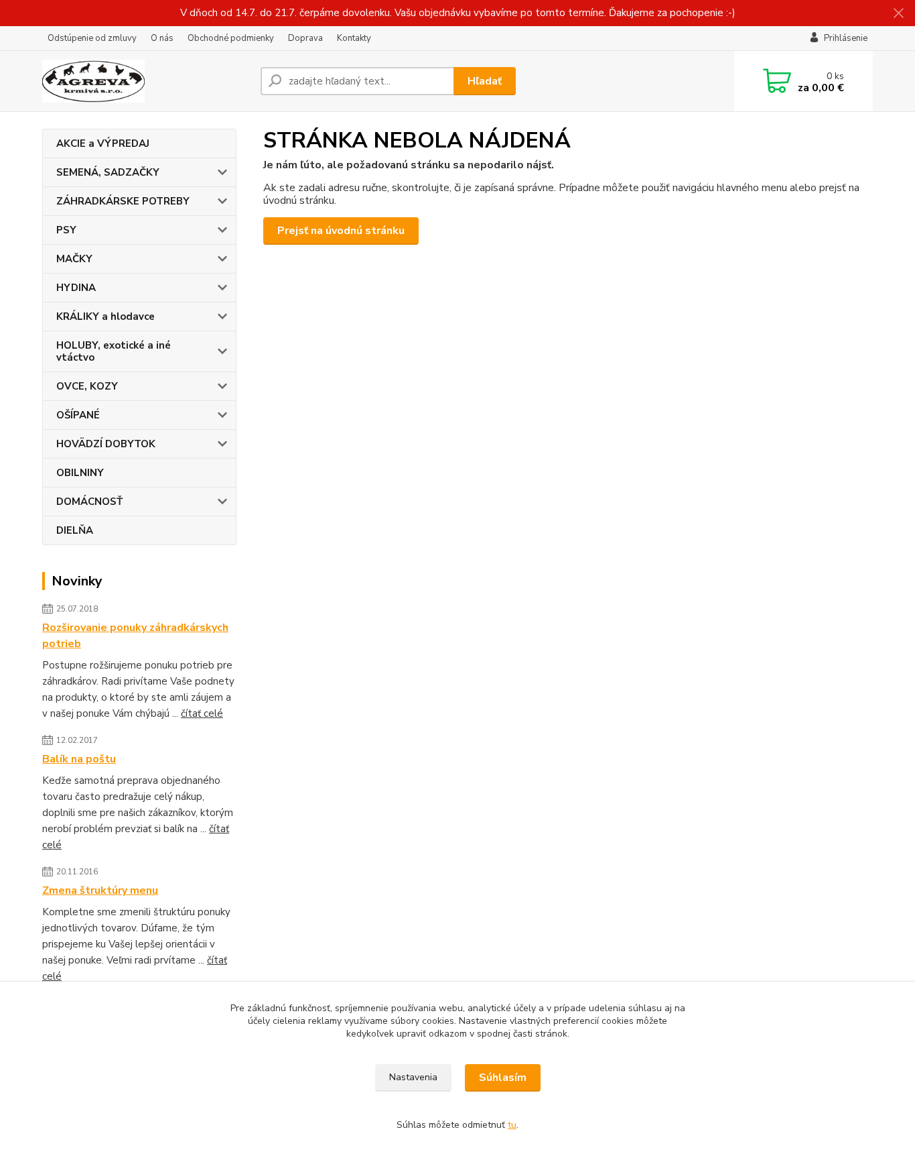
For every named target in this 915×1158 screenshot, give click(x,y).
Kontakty (354, 38)
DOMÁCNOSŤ (89, 501)
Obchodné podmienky (231, 38)
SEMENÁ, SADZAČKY (107, 172)
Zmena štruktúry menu (100, 890)
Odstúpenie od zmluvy (92, 38)
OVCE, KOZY (87, 386)
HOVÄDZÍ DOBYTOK (105, 444)
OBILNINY (80, 472)
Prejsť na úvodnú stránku (341, 230)
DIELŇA (74, 530)
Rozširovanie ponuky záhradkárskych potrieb (135, 635)
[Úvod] (146, 81)
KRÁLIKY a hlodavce (105, 316)
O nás (162, 38)
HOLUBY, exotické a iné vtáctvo (113, 351)
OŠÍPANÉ (78, 415)
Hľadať (485, 81)
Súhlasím (502, 1077)
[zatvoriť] (898, 13)
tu (512, 1124)
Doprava (305, 38)
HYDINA (76, 287)
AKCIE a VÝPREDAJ (102, 143)
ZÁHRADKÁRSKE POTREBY (123, 201)
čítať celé (202, 713)
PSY (66, 230)
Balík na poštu (79, 759)
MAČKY (74, 259)
